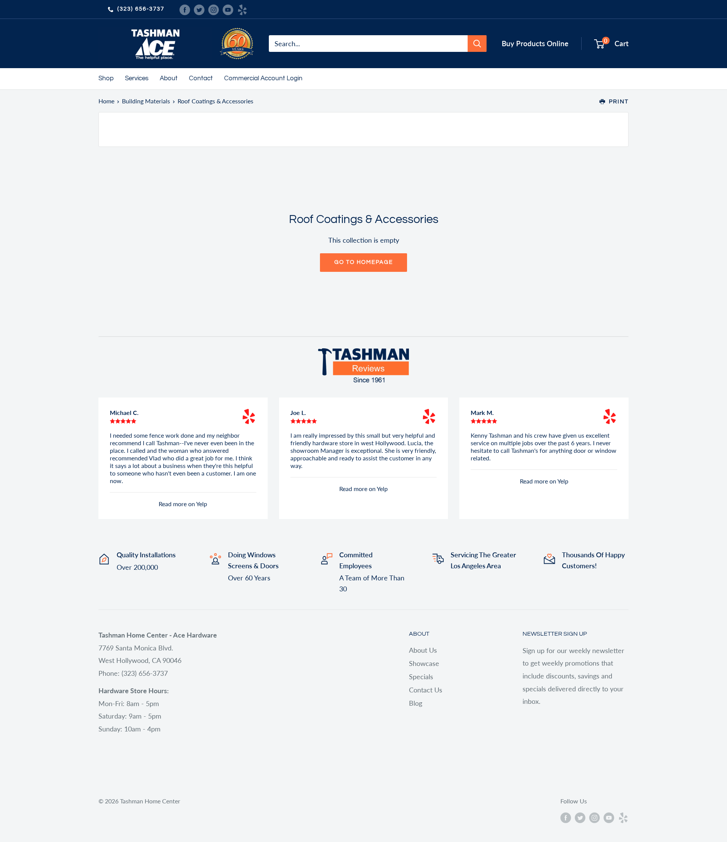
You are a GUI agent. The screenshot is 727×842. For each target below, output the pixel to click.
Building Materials (146, 100)
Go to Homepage (363, 262)
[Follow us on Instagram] (213, 9)
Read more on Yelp (183, 503)
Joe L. (298, 412)
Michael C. (124, 412)
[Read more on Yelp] (248, 416)
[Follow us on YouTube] (228, 9)
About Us (423, 650)
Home (106, 100)
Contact (201, 78)
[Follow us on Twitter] (199, 9)
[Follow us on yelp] (242, 9)
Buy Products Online (535, 43)
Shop (106, 78)
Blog (415, 703)
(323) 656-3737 (140, 9)
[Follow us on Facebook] (184, 9)
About (169, 78)
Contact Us (425, 690)
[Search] (477, 43)
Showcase (424, 663)
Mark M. (482, 412)
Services (136, 78)
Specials (421, 676)
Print (619, 101)
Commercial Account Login (263, 78)
